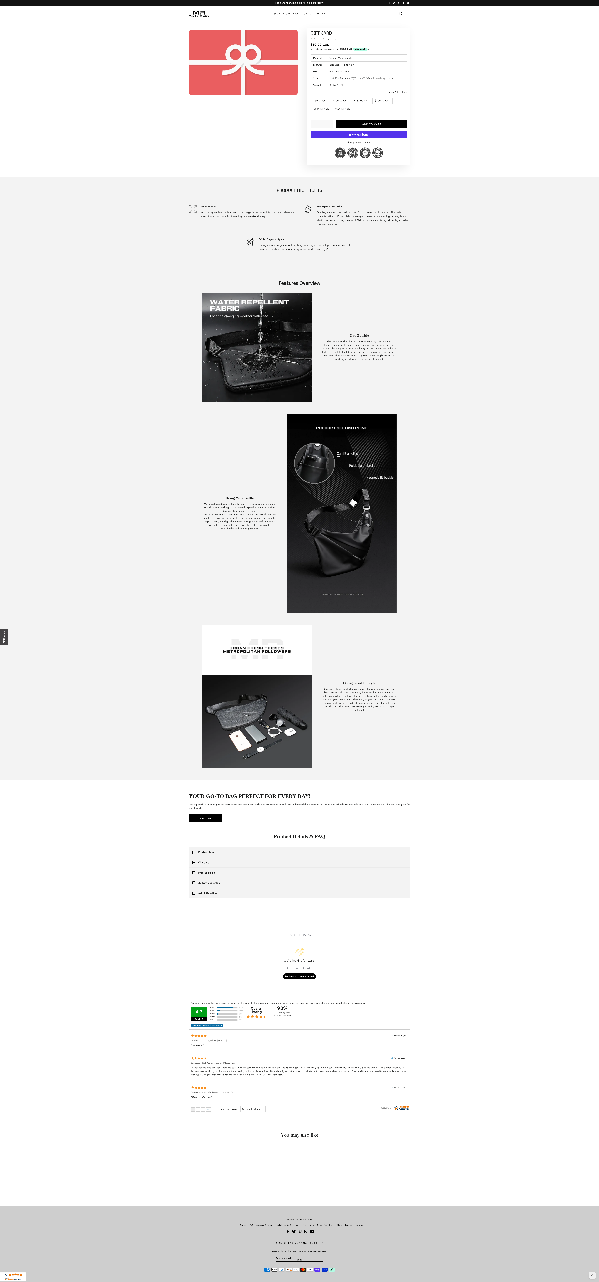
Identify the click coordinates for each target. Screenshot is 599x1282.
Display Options (227, 1109)
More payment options (359, 142)
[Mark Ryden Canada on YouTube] (312, 1231)
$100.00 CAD (340, 100)
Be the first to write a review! (299, 976)
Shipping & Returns (265, 1225)
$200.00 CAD (382, 100)
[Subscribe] (299, 1260)
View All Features (398, 92)
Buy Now (205, 818)
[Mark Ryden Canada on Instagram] (306, 1231)
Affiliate (338, 1225)
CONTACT (307, 13)
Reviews (359, 1225)
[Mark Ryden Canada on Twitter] (294, 1231)
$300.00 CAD (342, 109)
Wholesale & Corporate (287, 1225)
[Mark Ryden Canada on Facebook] (288, 1231)
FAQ (251, 1225)
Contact (243, 1225)
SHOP (277, 13)
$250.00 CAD (321, 109)
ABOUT (286, 13)
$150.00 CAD (361, 100)
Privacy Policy (308, 1225)
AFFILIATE (320, 13)
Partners (348, 1225)
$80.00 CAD (320, 100)
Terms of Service (324, 1225)
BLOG (296, 13)
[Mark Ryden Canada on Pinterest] (300, 1231)
